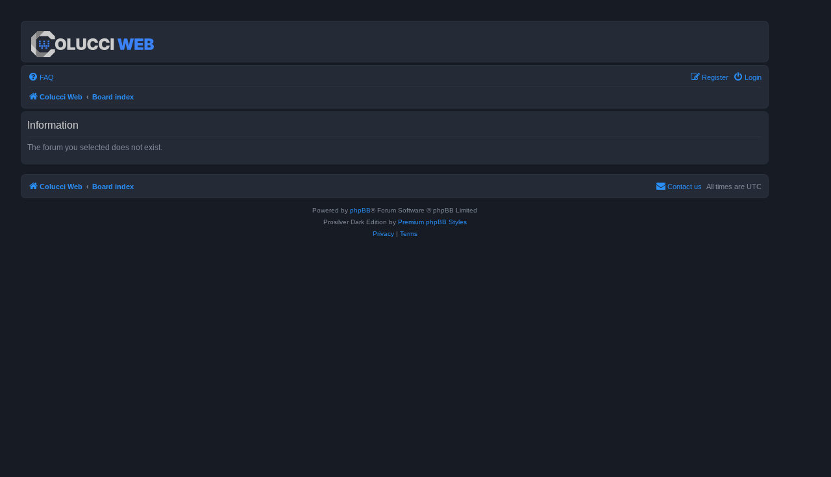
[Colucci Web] (93, 41)
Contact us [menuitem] (684, 186)
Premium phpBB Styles (432, 222)
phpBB (360, 210)
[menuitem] (41, 77)
